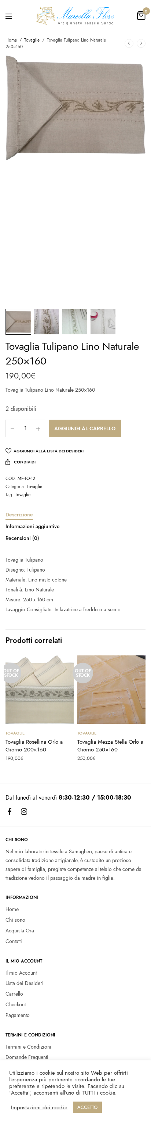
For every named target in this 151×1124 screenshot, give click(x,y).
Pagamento (17, 1015)
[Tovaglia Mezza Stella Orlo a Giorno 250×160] (111, 689)
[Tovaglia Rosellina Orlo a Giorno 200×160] (39, 689)
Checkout (15, 1004)
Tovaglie (32, 40)
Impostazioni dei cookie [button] (39, 1107)
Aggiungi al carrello (84, 428)
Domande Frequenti (26, 1057)
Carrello (14, 993)
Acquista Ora (19, 930)
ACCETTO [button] (87, 1107)
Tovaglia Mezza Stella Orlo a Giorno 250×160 (110, 746)
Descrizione (19, 515)
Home (11, 40)
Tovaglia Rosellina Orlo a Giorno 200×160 (34, 746)
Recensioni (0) (22, 539)
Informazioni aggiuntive (32, 527)
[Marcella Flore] (75, 16)
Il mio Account (21, 972)
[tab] (75, 518)
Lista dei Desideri (24, 983)
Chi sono (15, 920)
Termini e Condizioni (28, 1046)
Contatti (13, 941)
